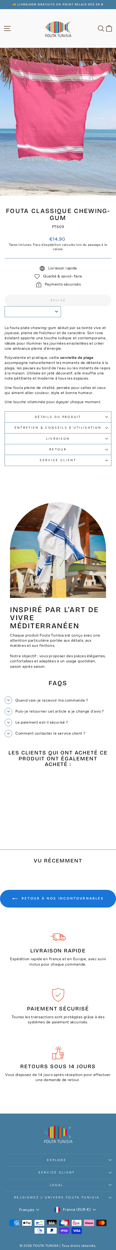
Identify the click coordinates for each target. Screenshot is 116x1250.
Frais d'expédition (47, 245)
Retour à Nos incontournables (62, 898)
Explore (56, 1160)
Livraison (58, 438)
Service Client (56, 1172)
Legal (57, 1185)
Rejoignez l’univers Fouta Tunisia (56, 1197)
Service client (58, 460)
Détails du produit (58, 417)
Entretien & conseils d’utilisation (58, 427)
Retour (58, 449)
